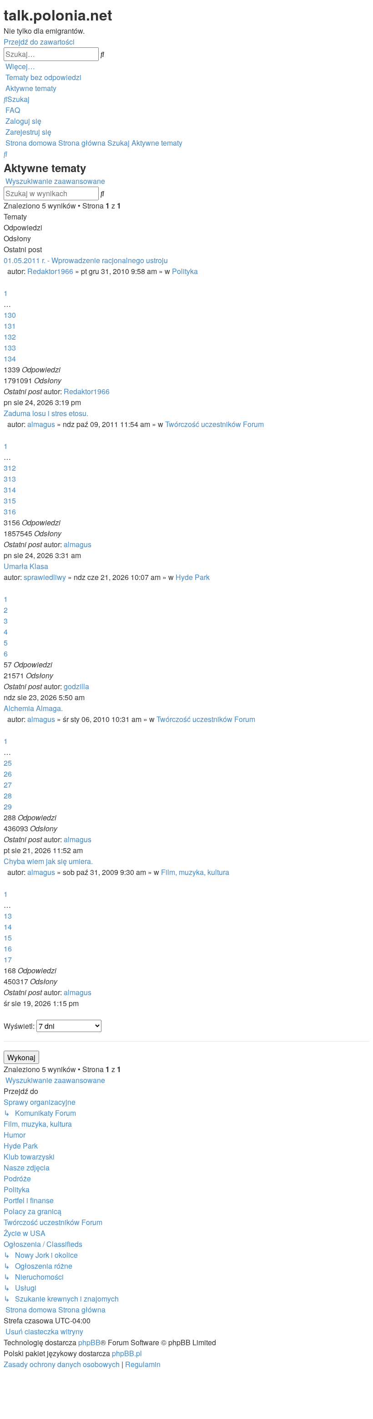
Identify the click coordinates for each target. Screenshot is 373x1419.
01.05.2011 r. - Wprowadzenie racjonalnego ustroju (86, 260)
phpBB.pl (127, 1353)
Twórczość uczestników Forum (214, 424)
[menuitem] (42, 77)
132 (10, 336)
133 (10, 347)
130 (10, 315)
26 (8, 773)
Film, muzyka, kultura (195, 872)
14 (8, 926)
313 (10, 478)
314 (10, 489)
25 (8, 763)
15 (8, 937)
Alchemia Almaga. (33, 708)
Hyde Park (193, 577)
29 (8, 806)
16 (8, 948)
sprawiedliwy (45, 577)
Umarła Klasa (26, 566)
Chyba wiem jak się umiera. (48, 861)
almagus (41, 424)
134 (10, 358)
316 (10, 511)
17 (8, 959)
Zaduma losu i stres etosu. (46, 413)
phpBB (89, 1342)
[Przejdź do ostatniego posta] (112, 391)
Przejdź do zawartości (39, 41)
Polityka (185, 271)
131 (10, 325)
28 (8, 795)
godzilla (76, 686)
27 (8, 784)
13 (8, 915)
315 (10, 500)
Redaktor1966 (50, 271)
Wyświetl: (20, 1026)
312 (10, 468)
